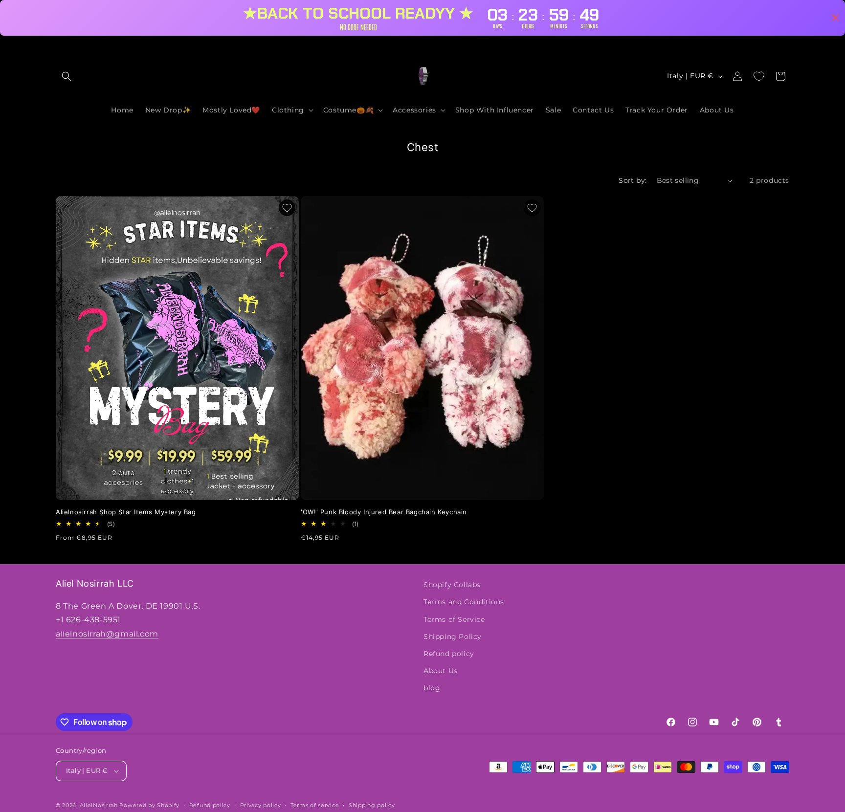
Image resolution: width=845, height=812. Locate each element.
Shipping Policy (452, 636)
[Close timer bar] (835, 18)
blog (431, 687)
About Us (440, 670)
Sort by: (632, 180)
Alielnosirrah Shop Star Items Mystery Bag (126, 512)
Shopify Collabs (452, 584)
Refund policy (448, 653)
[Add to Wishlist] (287, 207)
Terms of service (314, 804)
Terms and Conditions (463, 601)
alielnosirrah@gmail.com (107, 633)
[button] (66, 76)
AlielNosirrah (99, 805)
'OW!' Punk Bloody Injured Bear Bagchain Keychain (384, 512)
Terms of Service (454, 618)
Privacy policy (260, 804)
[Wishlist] (759, 76)
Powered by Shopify (149, 805)
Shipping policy (372, 804)
